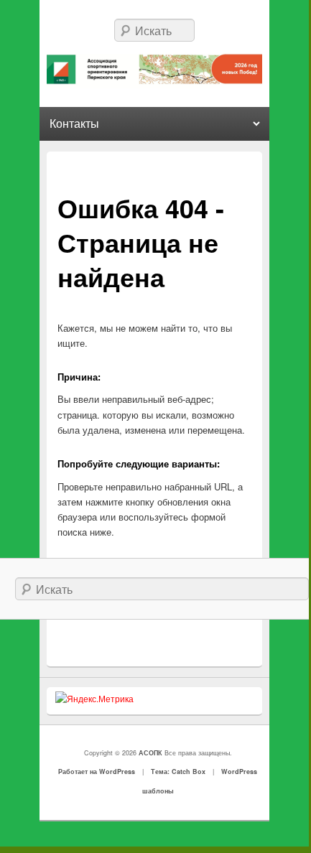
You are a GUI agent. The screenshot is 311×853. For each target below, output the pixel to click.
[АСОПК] (155, 69)
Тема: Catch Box (178, 771)
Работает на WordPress (96, 771)
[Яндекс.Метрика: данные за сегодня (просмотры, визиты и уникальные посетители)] (94, 698)
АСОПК (151, 753)
